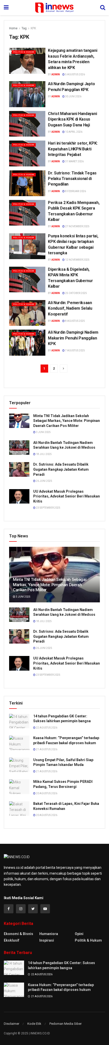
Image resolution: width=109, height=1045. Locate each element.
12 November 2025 (77, 259)
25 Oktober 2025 (76, 293)
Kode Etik (34, 1024)
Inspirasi (46, 940)
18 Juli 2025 (43, 454)
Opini (79, 934)
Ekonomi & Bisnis (18, 934)
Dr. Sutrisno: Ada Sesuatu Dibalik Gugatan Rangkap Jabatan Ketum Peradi (61, 469)
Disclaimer (11, 1024)
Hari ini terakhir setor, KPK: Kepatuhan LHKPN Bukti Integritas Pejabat (73, 149)
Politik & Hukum (23, 52)
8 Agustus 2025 (75, 321)
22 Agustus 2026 (46, 727)
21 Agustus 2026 (46, 749)
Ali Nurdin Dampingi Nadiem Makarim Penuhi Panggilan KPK (73, 338)
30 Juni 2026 (73, 96)
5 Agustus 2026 (75, 74)
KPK (33, 28)
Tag (24, 28)
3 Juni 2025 (43, 432)
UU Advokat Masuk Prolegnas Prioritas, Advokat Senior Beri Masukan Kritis (66, 496)
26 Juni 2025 (43, 481)
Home (13, 28)
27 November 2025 (77, 226)
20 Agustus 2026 (46, 793)
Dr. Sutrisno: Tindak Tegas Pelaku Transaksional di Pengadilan (72, 179)
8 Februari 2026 (75, 191)
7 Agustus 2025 (75, 350)
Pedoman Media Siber (65, 1024)
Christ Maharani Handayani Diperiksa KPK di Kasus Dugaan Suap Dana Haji (72, 119)
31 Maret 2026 (74, 161)
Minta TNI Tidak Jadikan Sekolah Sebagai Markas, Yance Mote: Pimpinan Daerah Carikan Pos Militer (66, 421)
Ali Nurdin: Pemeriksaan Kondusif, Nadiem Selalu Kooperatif (70, 308)
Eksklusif (11, 940)
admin (55, 74)
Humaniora (48, 934)
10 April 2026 (73, 131)
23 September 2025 (47, 507)
